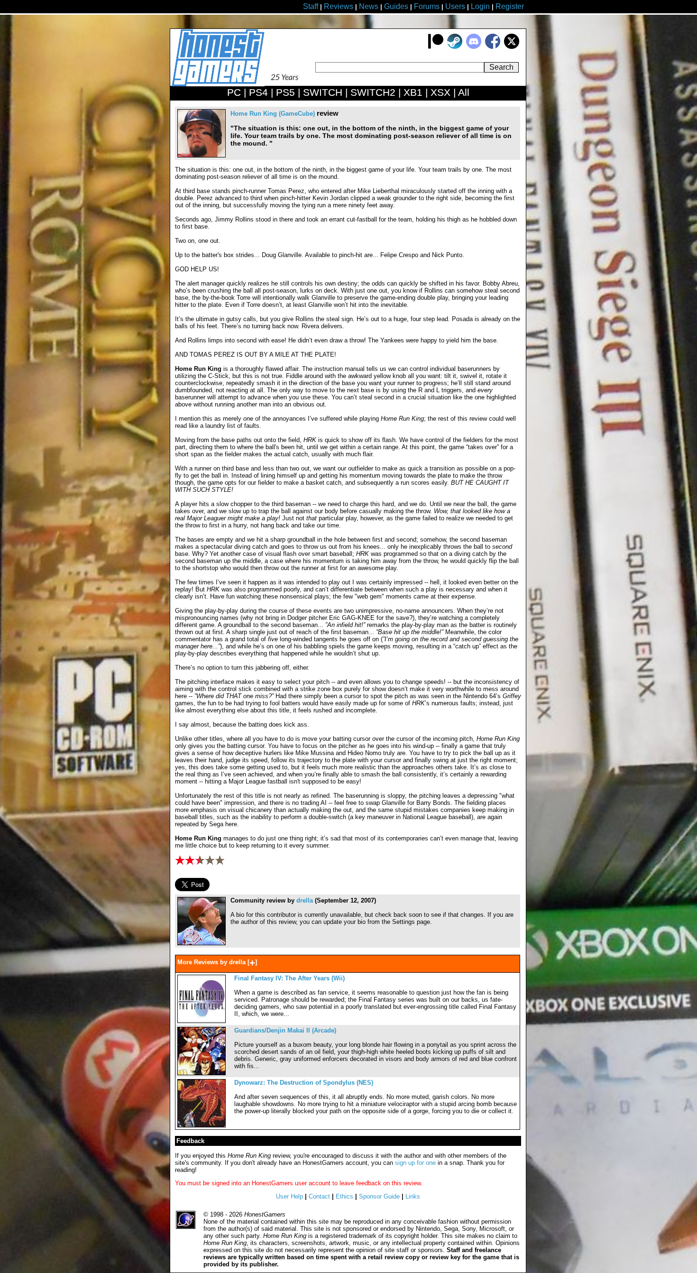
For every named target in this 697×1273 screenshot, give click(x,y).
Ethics (344, 1196)
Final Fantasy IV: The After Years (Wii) (289, 978)
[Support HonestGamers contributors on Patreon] (435, 46)
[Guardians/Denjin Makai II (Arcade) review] (201, 1073)
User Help (289, 1196)
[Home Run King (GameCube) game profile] (201, 155)
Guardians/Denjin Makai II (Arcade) (285, 1030)
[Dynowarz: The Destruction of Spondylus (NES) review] (201, 1125)
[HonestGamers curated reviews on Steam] (454, 46)
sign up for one (415, 1162)
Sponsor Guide (379, 1196)
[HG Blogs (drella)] (201, 943)
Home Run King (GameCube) (272, 113)
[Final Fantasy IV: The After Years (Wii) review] (201, 1020)
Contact (319, 1196)
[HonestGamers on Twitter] (511, 46)
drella (304, 900)
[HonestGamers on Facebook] (492, 46)
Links (412, 1196)
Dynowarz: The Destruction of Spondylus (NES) (303, 1082)
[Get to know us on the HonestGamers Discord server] (473, 46)
